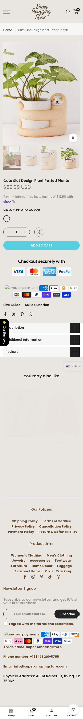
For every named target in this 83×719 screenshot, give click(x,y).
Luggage (64, 566)
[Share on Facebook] (5, 314)
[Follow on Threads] (58, 576)
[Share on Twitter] (14, 314)
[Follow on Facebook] (25, 576)
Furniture (19, 566)
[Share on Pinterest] (22, 314)
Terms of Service (56, 521)
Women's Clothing (26, 555)
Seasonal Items (27, 571)
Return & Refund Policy (58, 532)
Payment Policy (21, 532)
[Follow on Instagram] (33, 576)
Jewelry (18, 561)
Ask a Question (37, 305)
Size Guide (11, 305)
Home (7, 30)
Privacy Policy (23, 526)
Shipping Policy (25, 521)
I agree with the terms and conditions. (41, 624)
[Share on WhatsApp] (31, 314)
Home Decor (42, 566)
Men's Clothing (59, 555)
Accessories (40, 561)
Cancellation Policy (55, 526)
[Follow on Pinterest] (42, 576)
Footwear (63, 561)
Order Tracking (58, 571)
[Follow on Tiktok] (50, 576)
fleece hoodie (56, 443)
